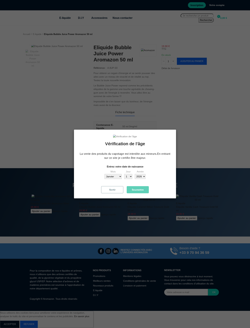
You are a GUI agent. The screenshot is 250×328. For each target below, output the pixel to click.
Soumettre (138, 189)
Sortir (112, 189)
